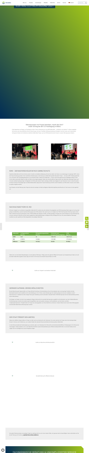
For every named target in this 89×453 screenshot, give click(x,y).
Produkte (31, 2)
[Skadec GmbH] (6, 2)
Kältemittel (52, 2)
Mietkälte (46, 2)
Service (58, 2)
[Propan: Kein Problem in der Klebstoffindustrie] (1, 226)
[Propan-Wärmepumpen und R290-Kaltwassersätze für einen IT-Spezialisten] (88, 226)
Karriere (64, 2)
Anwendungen (38, 2)
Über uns (24, 2)
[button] (3, 450)
